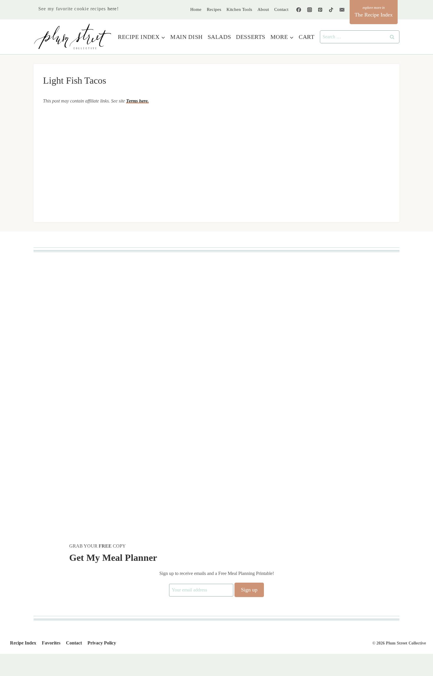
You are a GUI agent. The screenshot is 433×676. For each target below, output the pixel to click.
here (112, 8)
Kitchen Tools (239, 9)
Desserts (250, 37)
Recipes (214, 9)
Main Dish (186, 37)
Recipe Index (23, 642)
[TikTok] (331, 9)
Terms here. (137, 100)
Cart (306, 37)
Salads (219, 37)
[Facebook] (298, 9)
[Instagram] (309, 9)
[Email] (342, 9)
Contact (281, 9)
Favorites (51, 642)
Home (195, 9)
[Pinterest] (320, 9)
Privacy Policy (101, 642)
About (263, 9)
